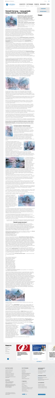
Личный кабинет (43, 11)
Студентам (36, 4)
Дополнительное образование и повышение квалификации (26, 373)
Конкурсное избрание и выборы (42, 387)
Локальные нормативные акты (42, 386)
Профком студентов (24, 386)
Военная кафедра (24, 376)
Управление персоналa (41, 384)
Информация (7, 351)
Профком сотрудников (41, 385)
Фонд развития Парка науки (42, 370)
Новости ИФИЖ (7, 349)
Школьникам (23, 377)
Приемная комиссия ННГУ (25, 378)
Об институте (22, 4)
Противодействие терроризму (9, 374)
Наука (48, 4)
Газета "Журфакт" (24, 385)
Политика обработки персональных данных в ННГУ (10, 394)
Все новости (39, 361)
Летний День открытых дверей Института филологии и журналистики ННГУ (38, 353)
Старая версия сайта (41, 394)
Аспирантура (23, 372)
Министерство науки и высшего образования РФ (42, 377)
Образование (43, 4)
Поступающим (29, 4)
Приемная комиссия (8, 372)
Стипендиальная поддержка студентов (27, 387)
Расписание (43, 8)
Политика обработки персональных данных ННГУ (10, 377)
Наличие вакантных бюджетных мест (27, 388)
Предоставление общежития (26, 375)
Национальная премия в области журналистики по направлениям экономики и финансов (22, 354)
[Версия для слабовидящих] (49, 1)
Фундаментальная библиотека (9, 373)
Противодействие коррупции (9, 375)
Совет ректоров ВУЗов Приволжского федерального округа (43, 379)
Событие (6, 348)
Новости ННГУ (7, 347)
